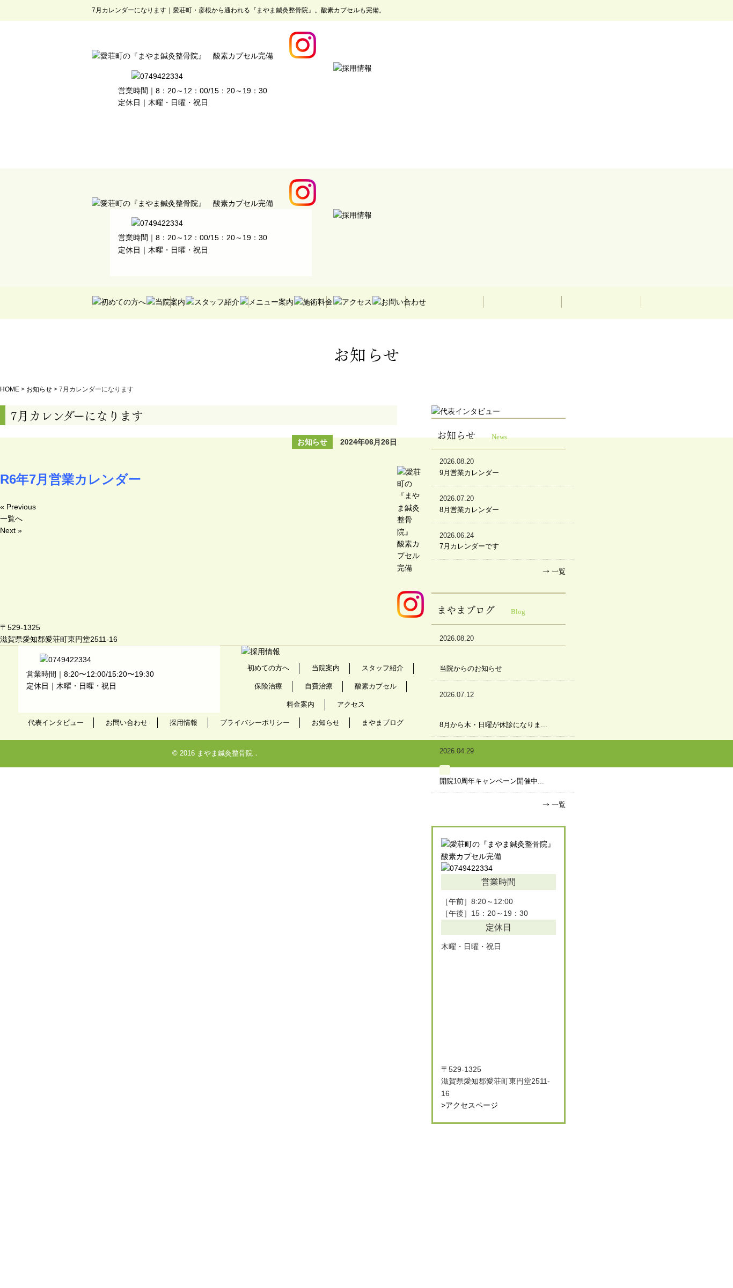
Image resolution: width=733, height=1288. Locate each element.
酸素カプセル (376, 686)
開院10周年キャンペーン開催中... (491, 781)
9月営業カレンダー (469, 473)
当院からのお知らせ (470, 668)
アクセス (351, 704)
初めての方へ (268, 668)
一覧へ (11, 518)
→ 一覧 (554, 570)
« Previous (18, 506)
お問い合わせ (127, 723)
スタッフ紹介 (383, 668)
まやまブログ (383, 723)
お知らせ (39, 389)
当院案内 (326, 668)
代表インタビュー (56, 723)
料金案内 (300, 704)
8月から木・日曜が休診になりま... (493, 725)
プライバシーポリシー (255, 723)
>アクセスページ (469, 1105)
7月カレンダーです (469, 546)
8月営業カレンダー (469, 510)
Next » (11, 530)
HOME (9, 389)
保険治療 (268, 686)
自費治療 (319, 686)
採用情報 (183, 723)
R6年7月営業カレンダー (70, 479)
